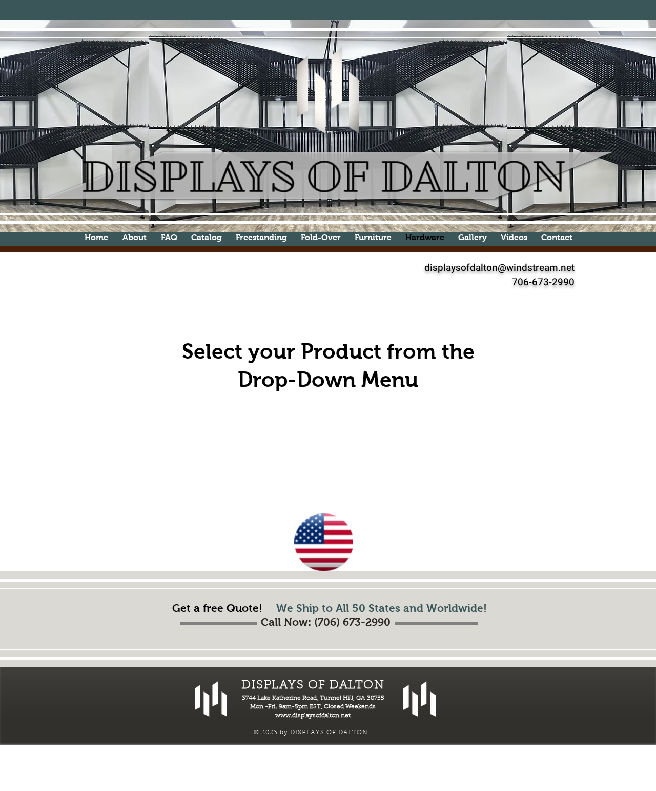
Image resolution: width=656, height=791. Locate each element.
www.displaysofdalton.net (313, 716)
